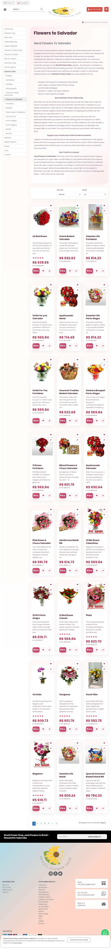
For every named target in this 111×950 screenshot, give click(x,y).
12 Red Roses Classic (66, 617)
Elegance (38, 773)
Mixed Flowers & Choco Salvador (68, 467)
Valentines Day (10, 41)
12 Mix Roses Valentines (92, 542)
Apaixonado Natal (66, 317)
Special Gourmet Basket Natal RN (95, 775)
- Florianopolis (10, 88)
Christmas (8, 29)
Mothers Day (9, 33)
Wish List (5, 892)
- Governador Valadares (14, 112)
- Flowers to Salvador (13, 99)
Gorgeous (64, 694)
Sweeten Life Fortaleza (93, 238)
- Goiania (8, 108)
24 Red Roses (40, 236)
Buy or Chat (86, 894)
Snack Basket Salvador (66, 238)
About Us (5, 885)
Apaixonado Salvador (93, 467)
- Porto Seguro (10, 125)
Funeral (7, 154)
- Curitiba (8, 84)
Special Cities (89, 22)
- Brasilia (8, 75)
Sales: (87, 883)
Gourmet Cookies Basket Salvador (69, 392)
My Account (6, 887)
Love (6, 150)
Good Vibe (92, 694)
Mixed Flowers (10, 142)
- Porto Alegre (10, 120)
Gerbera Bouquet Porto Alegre (95, 392)
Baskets (7, 137)
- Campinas (9, 80)
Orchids (37, 694)
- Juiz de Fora (10, 116)
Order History (7, 890)
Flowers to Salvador (101, 22)
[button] (106, 9)
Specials (41, 923)
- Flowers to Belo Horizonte (11, 93)
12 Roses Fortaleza (38, 467)
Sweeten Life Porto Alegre (93, 317)
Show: (84, 190)
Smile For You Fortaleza (40, 392)
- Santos (8, 133)
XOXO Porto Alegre (39, 617)
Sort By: (60, 190)
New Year (8, 37)
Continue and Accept (79, 940)
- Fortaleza (9, 103)
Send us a (82, 904)
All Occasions (10, 67)
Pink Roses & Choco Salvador (42, 542)
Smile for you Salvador (40, 317)
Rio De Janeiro (10, 58)
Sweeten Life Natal (66, 775)
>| (56, 823)
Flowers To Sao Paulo (13, 50)
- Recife (7, 129)
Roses (6, 146)
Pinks (89, 615)
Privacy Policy (17, 943)
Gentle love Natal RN (69, 542)
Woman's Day (10, 63)
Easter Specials (10, 46)
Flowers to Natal (11, 54)
